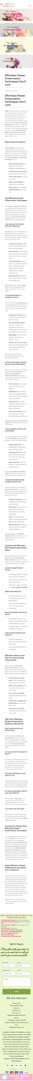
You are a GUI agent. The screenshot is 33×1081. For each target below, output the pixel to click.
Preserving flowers (10, 148)
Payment (11, 1049)
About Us (5, 1042)
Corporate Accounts (17, 1044)
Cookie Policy (7, 1044)
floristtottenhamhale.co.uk (16, 1027)
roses (18, 237)
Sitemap (21, 1056)
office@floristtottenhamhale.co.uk (18, 1022)
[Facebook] (7, 1065)
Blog (16, 1056)
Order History (25, 1054)
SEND (16, 992)
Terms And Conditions (23, 1051)
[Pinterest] (25, 1065)
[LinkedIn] (21, 1065)
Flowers (7, 111)
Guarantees (15, 1046)
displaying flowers (14, 190)
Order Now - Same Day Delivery (19, 1077)
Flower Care (7, 1046)
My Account (17, 1054)
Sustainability (12, 1051)
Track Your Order (8, 1054)
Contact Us (26, 1042)
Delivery (26, 1044)
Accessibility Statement (15, 1042)
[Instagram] (16, 1065)
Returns (12, 1056)
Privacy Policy (19, 1049)
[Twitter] (12, 1065)
